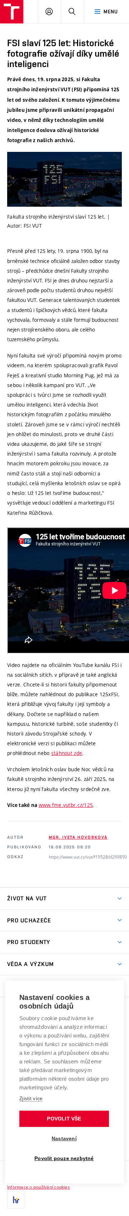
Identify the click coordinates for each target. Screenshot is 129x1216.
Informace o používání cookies (38, 1187)
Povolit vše (64, 1118)
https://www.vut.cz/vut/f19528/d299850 (88, 857)
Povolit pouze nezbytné (64, 1158)
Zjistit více (31, 1098)
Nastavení (64, 1138)
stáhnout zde (66, 753)
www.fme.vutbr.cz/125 (66, 805)
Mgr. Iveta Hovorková (78, 837)
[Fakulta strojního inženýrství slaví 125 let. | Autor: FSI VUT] (64, 179)
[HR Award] (16, 1200)
